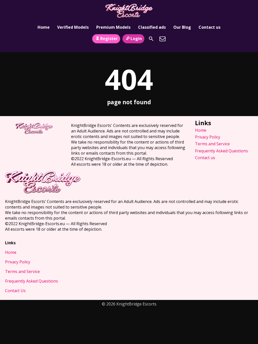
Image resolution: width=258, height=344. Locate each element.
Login (136, 38)
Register (109, 38)
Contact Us (15, 290)
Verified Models (73, 27)
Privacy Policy (207, 137)
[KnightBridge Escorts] (129, 11)
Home (44, 27)
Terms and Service (212, 144)
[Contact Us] (162, 38)
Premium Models (113, 27)
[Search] (151, 38)
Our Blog (182, 27)
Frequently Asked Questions (221, 151)
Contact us (209, 27)
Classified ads (152, 27)
